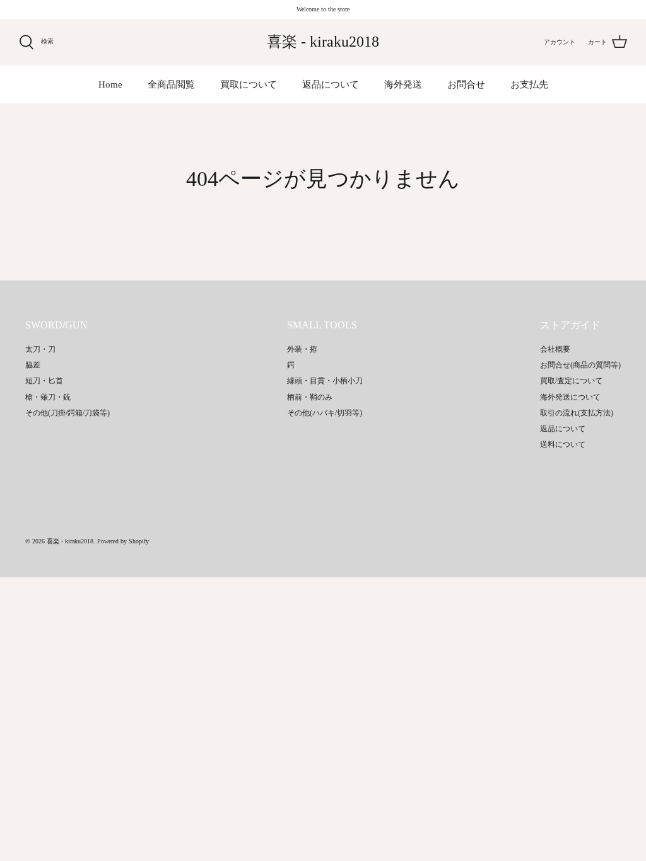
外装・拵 (302, 349)
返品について (330, 84)
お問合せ (466, 84)
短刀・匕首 (44, 380)
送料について (562, 444)
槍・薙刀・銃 (48, 397)
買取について (248, 84)
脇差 (32, 365)
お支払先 (529, 84)
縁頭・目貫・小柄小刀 (325, 380)
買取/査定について (571, 380)
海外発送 (403, 84)
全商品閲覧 (171, 84)
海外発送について (570, 397)
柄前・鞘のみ (309, 397)
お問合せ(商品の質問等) (580, 365)
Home (110, 84)
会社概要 (555, 349)
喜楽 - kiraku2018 (70, 541)
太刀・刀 (40, 349)
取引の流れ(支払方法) (576, 412)
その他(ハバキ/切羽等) (324, 412)
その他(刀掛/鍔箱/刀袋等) (67, 412)
